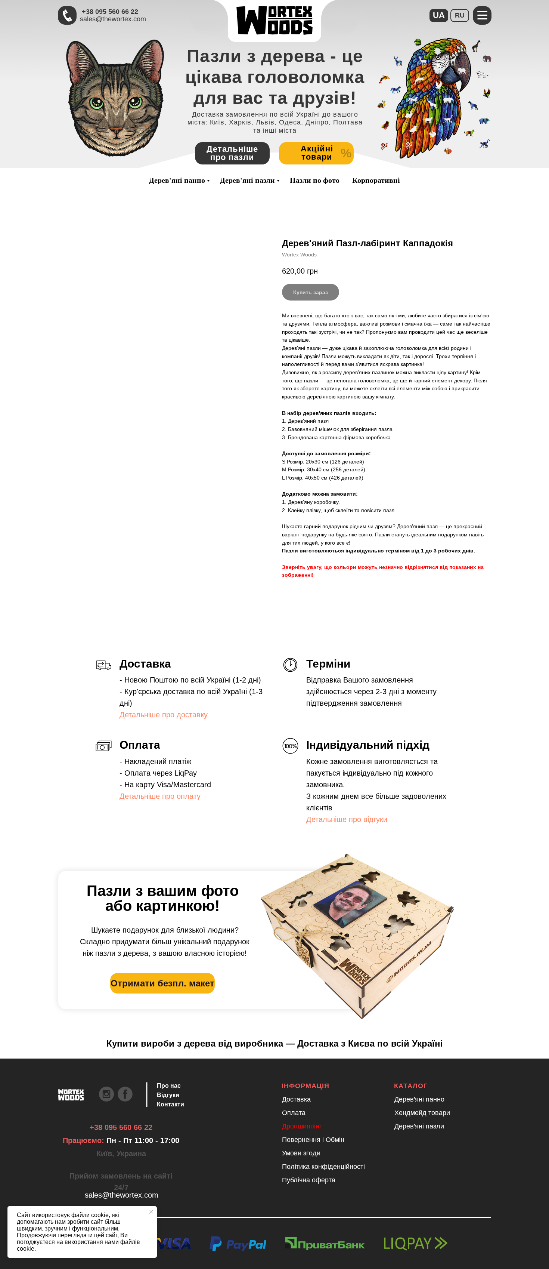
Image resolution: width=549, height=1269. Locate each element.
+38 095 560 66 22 (110, 11)
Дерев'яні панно (177, 180)
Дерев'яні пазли (247, 180)
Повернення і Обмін (313, 1139)
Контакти (170, 1104)
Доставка (296, 1099)
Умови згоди (301, 1153)
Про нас (169, 1085)
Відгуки (168, 1095)
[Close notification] (151, 1212)
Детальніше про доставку (164, 715)
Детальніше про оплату (160, 796)
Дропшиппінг (302, 1126)
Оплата (293, 1112)
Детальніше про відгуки (346, 819)
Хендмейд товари (422, 1112)
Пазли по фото (314, 180)
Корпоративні (376, 180)
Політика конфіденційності (323, 1166)
